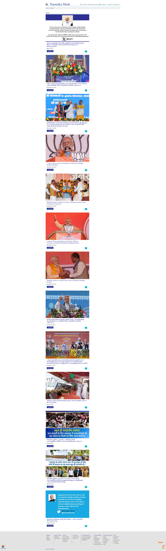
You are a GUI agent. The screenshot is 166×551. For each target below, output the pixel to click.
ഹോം (47, 8)
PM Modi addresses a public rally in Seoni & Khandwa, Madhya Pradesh (66, 281)
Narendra (60, 4)
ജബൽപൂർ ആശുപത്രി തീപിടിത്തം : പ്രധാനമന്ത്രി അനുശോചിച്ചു (64, 520)
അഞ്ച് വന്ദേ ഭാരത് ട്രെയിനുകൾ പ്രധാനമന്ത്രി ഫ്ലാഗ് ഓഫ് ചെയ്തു (66, 401)
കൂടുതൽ (50, 51)
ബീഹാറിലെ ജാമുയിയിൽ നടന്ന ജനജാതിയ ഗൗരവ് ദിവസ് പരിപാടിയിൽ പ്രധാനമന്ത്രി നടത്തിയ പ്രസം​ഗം (67, 84)
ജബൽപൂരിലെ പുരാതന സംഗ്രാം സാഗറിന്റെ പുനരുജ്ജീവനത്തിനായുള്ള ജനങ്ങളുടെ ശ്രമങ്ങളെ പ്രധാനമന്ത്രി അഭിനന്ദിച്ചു (64, 480)
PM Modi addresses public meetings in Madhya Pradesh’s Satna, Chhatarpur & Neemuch (66, 203)
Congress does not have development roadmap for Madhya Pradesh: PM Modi (65, 164)
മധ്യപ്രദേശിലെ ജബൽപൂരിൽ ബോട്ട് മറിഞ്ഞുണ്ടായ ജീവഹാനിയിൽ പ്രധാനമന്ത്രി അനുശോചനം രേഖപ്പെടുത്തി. (65, 45)
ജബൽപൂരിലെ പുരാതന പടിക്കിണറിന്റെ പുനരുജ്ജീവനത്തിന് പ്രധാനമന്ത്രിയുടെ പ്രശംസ (64, 440)
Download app (4, 548)
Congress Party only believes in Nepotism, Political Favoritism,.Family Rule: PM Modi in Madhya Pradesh (63, 242)
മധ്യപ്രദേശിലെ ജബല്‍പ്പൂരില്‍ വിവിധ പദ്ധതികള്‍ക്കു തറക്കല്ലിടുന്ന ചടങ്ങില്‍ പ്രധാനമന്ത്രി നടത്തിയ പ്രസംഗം (65, 321)
